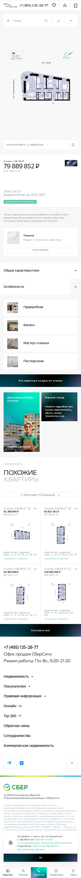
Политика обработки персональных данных (38, 847)
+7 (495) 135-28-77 (33, 5)
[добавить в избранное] (54, 5)
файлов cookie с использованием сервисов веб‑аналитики (45, 841)
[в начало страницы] (72, 763)
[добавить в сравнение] (64, 5)
